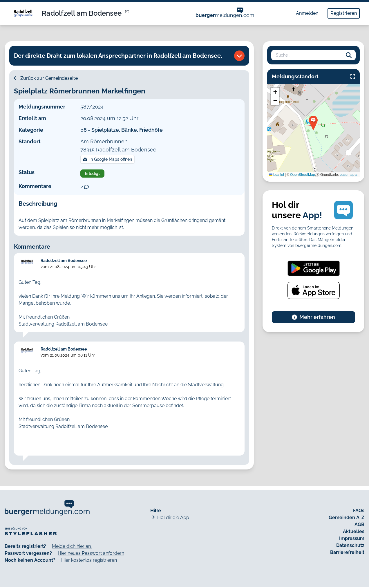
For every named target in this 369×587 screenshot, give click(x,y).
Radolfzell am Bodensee (82, 13)
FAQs (358, 510)
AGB (359, 524)
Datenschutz (350, 545)
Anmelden (307, 13)
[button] (313, 123)
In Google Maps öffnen (110, 159)
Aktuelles (353, 531)
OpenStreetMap (302, 174)
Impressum (351, 538)
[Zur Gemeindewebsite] (127, 13)
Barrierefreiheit (347, 552)
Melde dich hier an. (72, 546)
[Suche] (349, 55)
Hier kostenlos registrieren (89, 560)
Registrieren (343, 13)
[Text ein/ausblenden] (239, 55)
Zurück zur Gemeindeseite (48, 78)
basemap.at (349, 174)
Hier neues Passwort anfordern (91, 553)
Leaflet (278, 174)
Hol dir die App (173, 517)
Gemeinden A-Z (346, 517)
